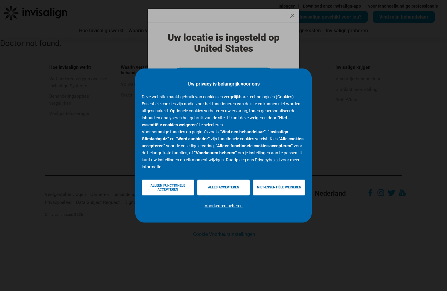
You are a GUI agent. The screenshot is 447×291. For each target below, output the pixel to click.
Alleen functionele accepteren (168, 187)
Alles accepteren (223, 187)
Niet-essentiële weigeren (279, 187)
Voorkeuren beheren (224, 205)
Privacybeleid (267, 159)
